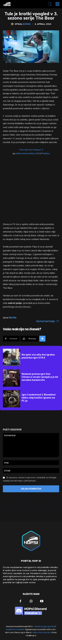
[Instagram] (31, 601)
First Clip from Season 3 (31, 149)
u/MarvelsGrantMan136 (27, 153)
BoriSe (27, 24)
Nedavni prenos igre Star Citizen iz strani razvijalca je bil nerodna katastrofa (40, 376)
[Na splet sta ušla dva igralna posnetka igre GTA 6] (11, 357)
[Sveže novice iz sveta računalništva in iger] (20, 4)
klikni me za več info (42, 632)
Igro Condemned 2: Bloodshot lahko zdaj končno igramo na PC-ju (39, 397)
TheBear (45, 153)
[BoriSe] (13, 24)
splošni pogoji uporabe (45, 626)
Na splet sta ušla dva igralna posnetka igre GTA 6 (38, 356)
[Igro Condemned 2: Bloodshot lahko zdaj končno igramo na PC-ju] (11, 398)
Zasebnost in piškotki (15, 629)
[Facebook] (20, 601)
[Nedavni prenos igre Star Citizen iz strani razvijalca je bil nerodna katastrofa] (11, 378)
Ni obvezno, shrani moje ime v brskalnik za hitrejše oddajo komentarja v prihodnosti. (29, 479)
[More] (42, 339)
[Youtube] (41, 601)
